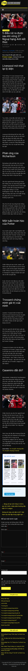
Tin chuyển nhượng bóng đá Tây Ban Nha (12, 615)
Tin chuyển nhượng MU (16, 448)
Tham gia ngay (9, 494)
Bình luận (4, 529)
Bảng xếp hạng (5, 598)
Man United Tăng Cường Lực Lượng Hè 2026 (12, 646)
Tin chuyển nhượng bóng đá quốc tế (10, 613)
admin (12, 44)
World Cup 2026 (5, 625)
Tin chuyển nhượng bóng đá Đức (9, 608)
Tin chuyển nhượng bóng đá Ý (9, 620)
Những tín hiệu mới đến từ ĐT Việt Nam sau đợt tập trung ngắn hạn (13, 513)
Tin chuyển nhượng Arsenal (10, 450)
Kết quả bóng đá (5, 601)
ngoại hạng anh (5, 46)
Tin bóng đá (6, 30)
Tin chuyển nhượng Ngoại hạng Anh (10, 622)
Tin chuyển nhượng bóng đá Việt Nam (11, 618)
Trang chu (4, 50)
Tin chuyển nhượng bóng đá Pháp (10, 610)
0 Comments (19, 44)
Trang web (4, 570)
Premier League (7, 57)
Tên (3, 552)
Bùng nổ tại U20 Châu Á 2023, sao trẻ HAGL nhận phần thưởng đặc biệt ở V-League (14, 506)
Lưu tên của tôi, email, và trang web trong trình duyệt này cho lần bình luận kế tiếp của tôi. (13, 583)
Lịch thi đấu (4, 603)
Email (3, 561)
